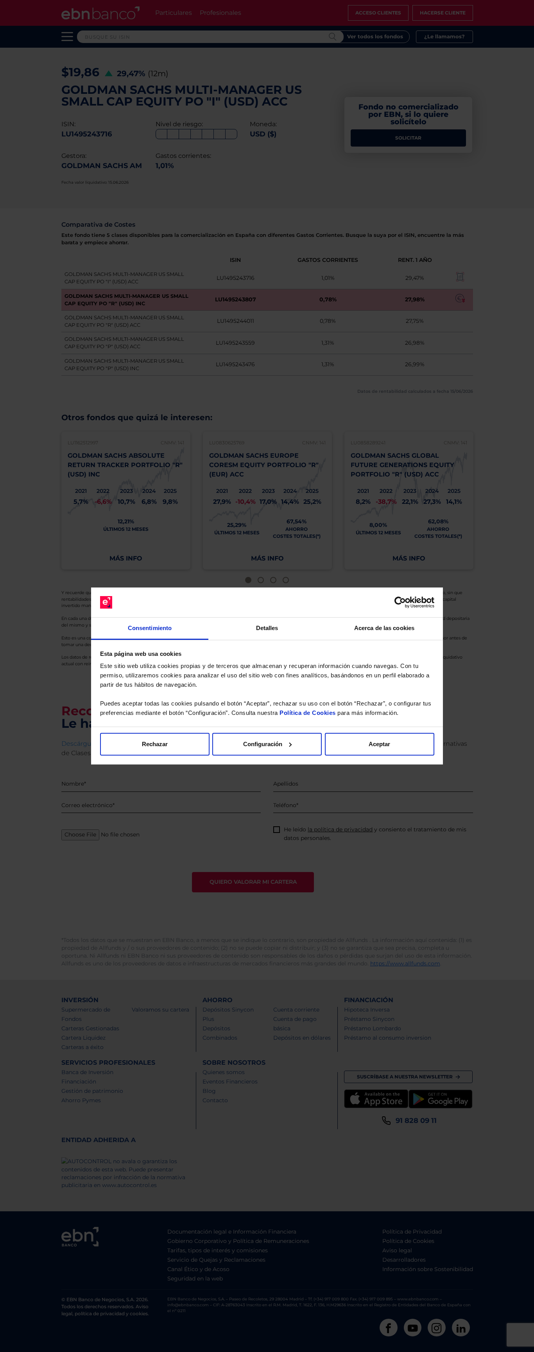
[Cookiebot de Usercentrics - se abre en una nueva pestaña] (400, 602)
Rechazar (155, 744)
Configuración (262, 744)
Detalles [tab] (267, 628)
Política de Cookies (308, 712)
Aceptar (379, 744)
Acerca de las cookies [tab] (384, 628)
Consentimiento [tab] (150, 628)
